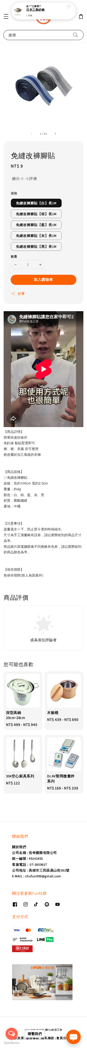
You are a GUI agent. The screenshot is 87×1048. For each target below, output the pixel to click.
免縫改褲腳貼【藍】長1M (36, 225)
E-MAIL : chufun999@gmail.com (36, 876)
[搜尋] (75, 35)
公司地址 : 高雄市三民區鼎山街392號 (41, 870)
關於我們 (19, 847)
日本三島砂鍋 (35, 10)
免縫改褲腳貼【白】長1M (36, 203)
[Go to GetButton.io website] (11, 1043)
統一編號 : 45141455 (27, 858)
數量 (14, 256)
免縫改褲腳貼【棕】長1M (36, 214)
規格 (14, 193)
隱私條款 (47, 1038)
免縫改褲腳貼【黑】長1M (36, 246)
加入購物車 (43, 279)
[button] (6, 16)
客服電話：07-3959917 (29, 864)
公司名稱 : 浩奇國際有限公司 (34, 853)
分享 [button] (21, 293)
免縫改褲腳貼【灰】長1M (36, 235)
